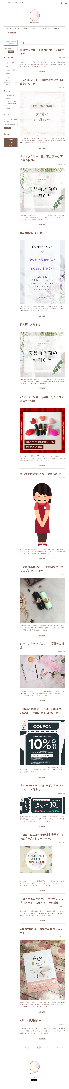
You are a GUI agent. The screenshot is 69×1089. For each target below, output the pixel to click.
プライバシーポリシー (11, 101)
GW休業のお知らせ (31, 233)
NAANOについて (10, 95)
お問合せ (8, 98)
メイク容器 (9, 66)
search (11, 51)
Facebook (11, 142)
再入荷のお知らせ (30, 324)
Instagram (10, 139)
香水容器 (8, 73)
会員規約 (8, 108)
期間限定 (8, 80)
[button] (26, 29)
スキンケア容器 (10, 63)
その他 (7, 77)
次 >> (62, 1047)
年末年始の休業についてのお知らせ (40, 473)
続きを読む (42, 71)
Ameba (11, 146)
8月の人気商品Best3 (32, 1020)
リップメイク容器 (10, 70)
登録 (7, 128)
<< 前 (26, 1047)
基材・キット (9, 84)
